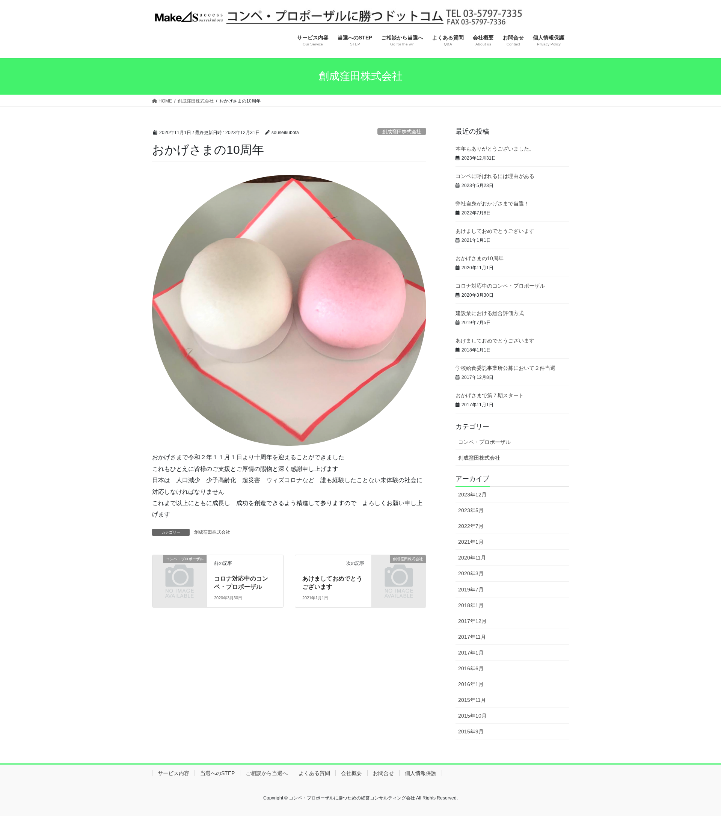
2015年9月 (471, 732)
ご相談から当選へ (267, 773)
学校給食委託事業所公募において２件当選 (505, 368)
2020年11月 (472, 558)
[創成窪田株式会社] (399, 571)
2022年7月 (471, 526)
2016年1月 (471, 684)
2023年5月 (471, 510)
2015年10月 (472, 716)
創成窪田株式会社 (401, 131)
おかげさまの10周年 (480, 258)
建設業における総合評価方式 (490, 313)
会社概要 (351, 773)
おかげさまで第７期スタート (490, 395)
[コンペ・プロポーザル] (179, 571)
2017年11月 (472, 637)
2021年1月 (471, 542)
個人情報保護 (420, 773)
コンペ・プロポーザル (484, 442)
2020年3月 (471, 573)
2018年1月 (471, 605)
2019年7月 (471, 590)
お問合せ (383, 773)
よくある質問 (314, 773)
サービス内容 (173, 773)
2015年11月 (472, 700)
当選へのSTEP (217, 773)
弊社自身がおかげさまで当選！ (492, 204)
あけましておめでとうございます (495, 231)
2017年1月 (471, 653)
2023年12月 (472, 495)
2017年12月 (472, 621)
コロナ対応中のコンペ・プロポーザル (500, 286)
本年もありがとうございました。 (495, 149)
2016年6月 (471, 668)
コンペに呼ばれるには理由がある (495, 176)
